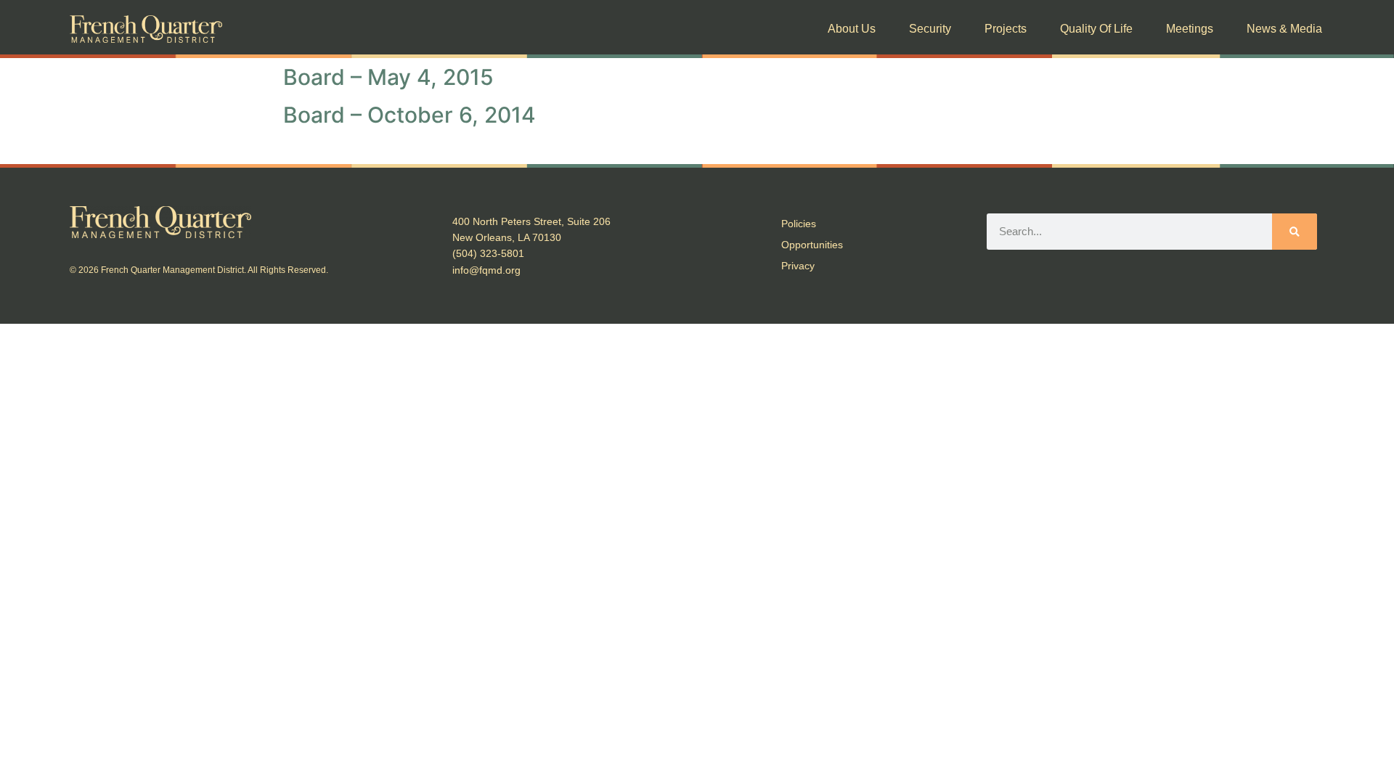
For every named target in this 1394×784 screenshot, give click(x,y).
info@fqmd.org (486, 270)
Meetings (1189, 29)
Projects (1006, 29)
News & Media (1284, 29)
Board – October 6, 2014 (409, 115)
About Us (852, 29)
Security (930, 29)
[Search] (1294, 231)
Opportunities (812, 244)
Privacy (798, 265)
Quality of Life (1096, 29)
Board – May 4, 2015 (388, 77)
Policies (798, 223)
